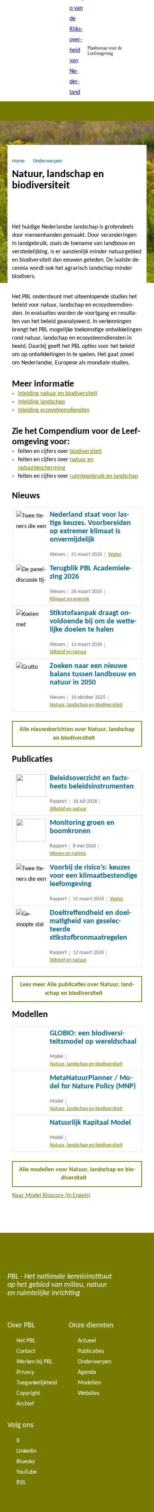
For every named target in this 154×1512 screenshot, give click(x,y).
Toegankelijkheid (36, 1383)
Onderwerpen (94, 1362)
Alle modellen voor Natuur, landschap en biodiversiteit (77, 1174)
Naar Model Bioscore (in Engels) (51, 1196)
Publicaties (91, 1351)
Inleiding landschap (41, 402)
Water (114, 554)
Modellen (89, 1383)
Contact (25, 1351)
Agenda (87, 1372)
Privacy (25, 1372)
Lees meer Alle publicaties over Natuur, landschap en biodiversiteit (77, 989)
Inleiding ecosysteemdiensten (53, 410)
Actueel (87, 1341)
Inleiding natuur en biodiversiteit (57, 394)
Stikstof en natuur (68, 652)
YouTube (26, 1472)
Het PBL (26, 1341)
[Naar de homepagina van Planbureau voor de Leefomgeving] (77, 50)
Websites (88, 1393)
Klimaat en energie (69, 599)
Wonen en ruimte (68, 853)
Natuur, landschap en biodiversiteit (86, 705)
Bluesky (25, 1462)
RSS (20, 1483)
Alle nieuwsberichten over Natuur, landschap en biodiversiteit (77, 734)
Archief (25, 1404)
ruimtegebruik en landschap (104, 476)
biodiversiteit (86, 451)
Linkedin (26, 1451)
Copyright (28, 1393)
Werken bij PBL (34, 1362)
